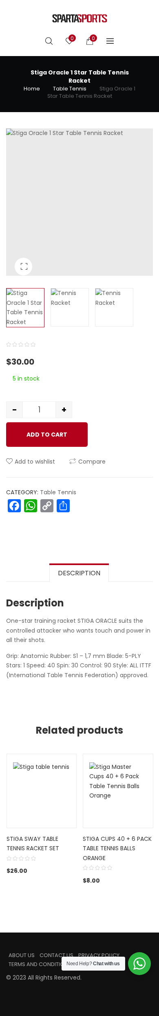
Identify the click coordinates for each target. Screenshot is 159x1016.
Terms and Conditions (40, 964)
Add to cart (46, 434)
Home (32, 88)
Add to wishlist (35, 461)
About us (22, 955)
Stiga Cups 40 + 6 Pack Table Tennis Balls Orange (117, 848)
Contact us (56, 955)
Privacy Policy (98, 955)
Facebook (8, 988)
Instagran (21, 988)
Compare (92, 461)
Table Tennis (69, 88)
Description (79, 573)
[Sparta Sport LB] (79, 18)
